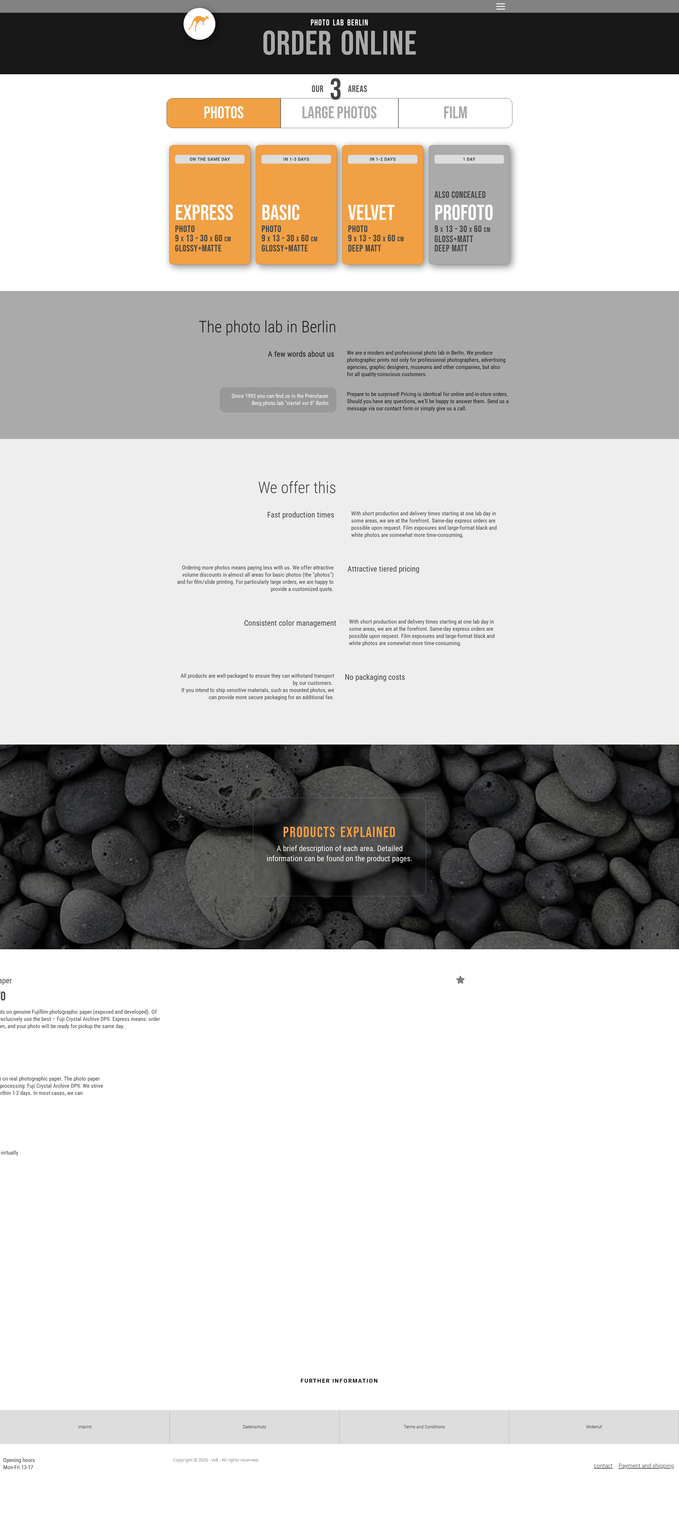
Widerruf (594, 1426)
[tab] (224, 113)
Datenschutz (254, 1426)
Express (204, 213)
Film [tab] (455, 113)
